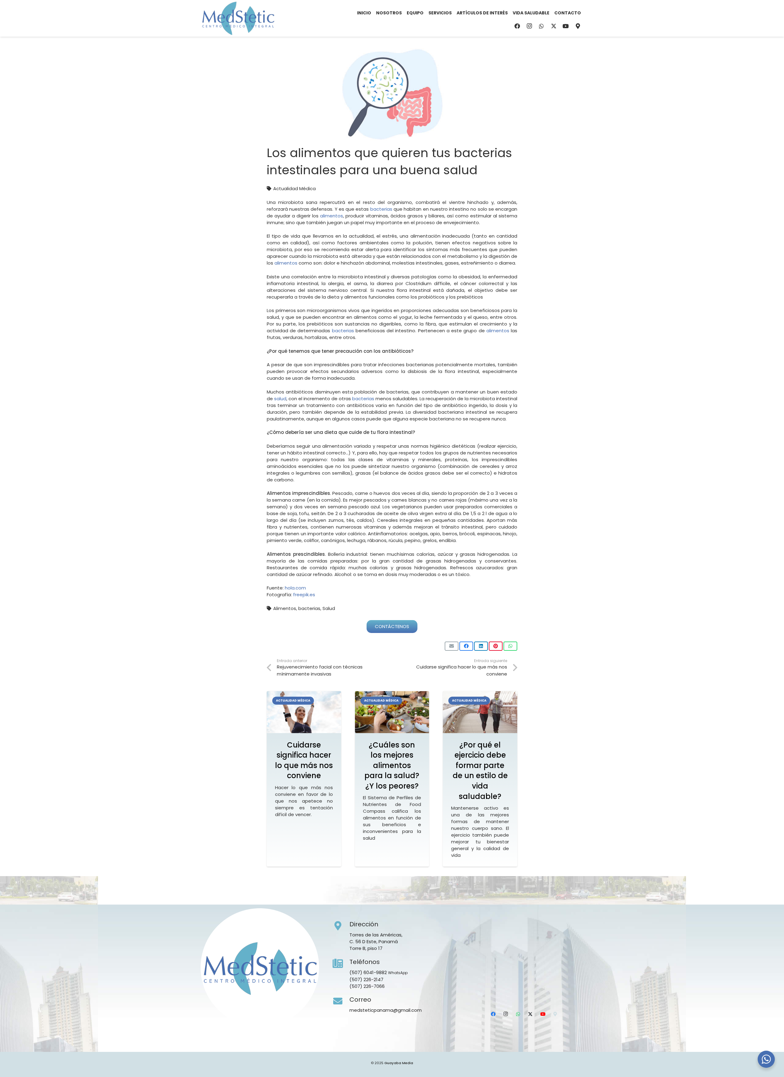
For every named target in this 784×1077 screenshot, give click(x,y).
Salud (328, 608)
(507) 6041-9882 (368, 972)
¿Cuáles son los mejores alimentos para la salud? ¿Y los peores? (391, 765)
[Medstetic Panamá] (238, 18)
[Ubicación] (577, 26)
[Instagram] (529, 26)
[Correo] (341, 1001)
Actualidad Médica (294, 188)
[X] (553, 26)
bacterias (381, 209)
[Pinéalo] (496, 646)
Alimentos (284, 608)
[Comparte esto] (466, 646)
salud (280, 398)
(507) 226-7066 (367, 986)
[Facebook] (517, 26)
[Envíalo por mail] (451, 646)
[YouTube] (565, 26)
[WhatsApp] (541, 26)
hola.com (295, 588)
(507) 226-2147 (366, 979)
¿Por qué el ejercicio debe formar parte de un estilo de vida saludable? (480, 770)
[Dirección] (341, 926)
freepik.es (304, 594)
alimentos (331, 216)
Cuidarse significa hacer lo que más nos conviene (304, 760)
